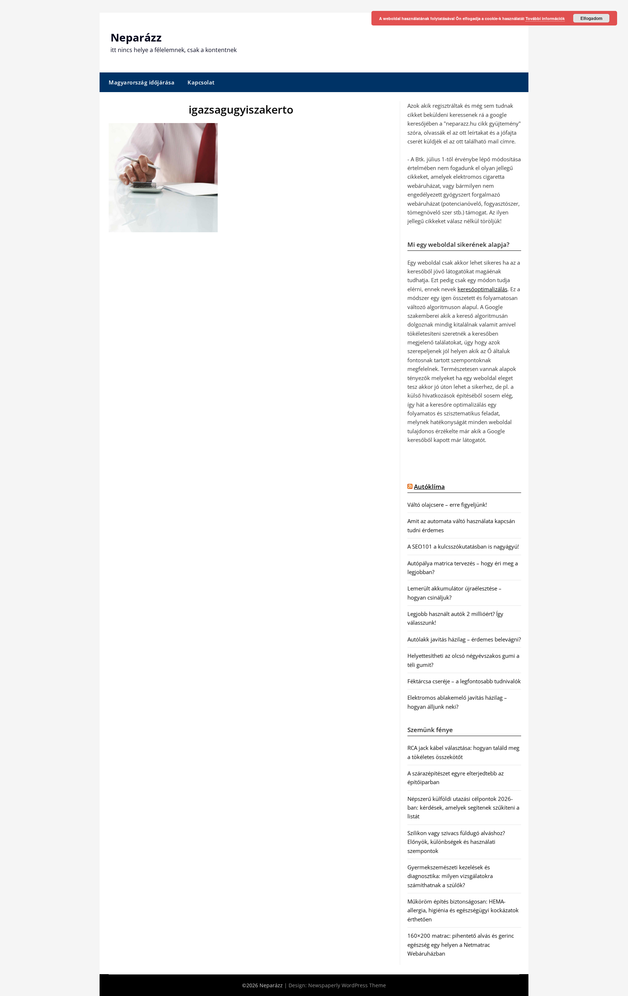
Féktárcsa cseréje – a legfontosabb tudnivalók (464, 681)
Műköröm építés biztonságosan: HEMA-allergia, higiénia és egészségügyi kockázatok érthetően (463, 910)
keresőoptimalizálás (482, 289)
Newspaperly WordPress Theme (347, 985)
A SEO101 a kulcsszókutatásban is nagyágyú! (463, 546)
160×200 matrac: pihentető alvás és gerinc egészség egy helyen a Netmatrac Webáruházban (460, 944)
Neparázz (136, 37)
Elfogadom (591, 18)
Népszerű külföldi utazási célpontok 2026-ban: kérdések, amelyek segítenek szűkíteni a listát (463, 807)
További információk (545, 18)
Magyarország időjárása (141, 82)
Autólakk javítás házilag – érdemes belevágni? (464, 639)
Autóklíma (429, 486)
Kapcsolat (201, 82)
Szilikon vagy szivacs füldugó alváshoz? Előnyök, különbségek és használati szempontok (456, 841)
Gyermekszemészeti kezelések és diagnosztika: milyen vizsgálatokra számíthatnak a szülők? (450, 876)
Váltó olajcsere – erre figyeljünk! (447, 504)
